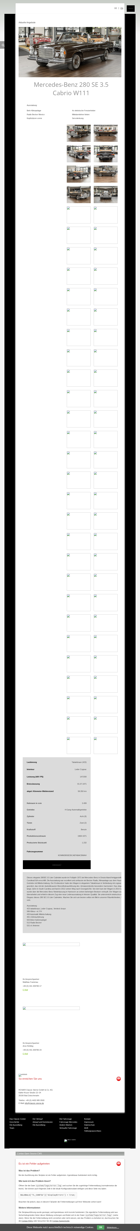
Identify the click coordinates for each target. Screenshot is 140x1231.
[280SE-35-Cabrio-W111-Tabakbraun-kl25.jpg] (79, 386)
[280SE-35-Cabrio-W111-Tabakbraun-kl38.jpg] (79, 508)
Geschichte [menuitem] (14, 1122)
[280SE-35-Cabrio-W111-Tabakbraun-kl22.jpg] (106, 345)
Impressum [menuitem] (89, 1122)
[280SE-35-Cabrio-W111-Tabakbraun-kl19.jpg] (79, 325)
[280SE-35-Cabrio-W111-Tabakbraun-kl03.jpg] (79, 162)
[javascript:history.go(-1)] (23, 1074)
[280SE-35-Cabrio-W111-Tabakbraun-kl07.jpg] (79, 202)
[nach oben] (70, 1139)
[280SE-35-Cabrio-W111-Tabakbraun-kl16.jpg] (106, 284)
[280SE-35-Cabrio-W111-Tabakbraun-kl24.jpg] (106, 366)
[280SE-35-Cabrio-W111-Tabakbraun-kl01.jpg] (79, 141)
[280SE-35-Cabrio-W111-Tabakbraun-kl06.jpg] (106, 182)
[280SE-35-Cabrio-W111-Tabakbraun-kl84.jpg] (106, 753)
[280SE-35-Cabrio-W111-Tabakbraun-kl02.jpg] (106, 141)
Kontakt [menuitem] (87, 1119)
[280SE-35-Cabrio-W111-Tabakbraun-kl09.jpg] (79, 223)
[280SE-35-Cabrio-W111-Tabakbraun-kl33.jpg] (106, 447)
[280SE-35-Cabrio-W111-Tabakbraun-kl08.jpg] (106, 202)
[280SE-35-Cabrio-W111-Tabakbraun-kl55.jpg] (106, 672)
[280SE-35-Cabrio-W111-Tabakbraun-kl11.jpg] (79, 243)
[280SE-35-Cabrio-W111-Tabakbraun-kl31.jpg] (106, 427)
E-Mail (25, 990)
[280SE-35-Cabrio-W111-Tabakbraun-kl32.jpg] (79, 447)
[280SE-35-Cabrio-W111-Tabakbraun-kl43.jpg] (106, 549)
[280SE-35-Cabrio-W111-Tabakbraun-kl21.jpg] (79, 345)
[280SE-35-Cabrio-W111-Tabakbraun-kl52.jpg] (79, 651)
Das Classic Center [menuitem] (18, 1119)
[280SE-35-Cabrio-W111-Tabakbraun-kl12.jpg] (106, 243)
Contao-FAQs (27, 1221)
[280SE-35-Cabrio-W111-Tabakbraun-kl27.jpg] (79, 406)
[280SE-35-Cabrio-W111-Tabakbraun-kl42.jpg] (79, 549)
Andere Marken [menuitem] (65, 1125)
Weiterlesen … (113, 1227)
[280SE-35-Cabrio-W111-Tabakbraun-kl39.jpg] (106, 508)
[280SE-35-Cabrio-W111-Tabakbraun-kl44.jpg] (79, 570)
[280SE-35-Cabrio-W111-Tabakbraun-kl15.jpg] (79, 284)
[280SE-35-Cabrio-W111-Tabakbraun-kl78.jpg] (79, 733)
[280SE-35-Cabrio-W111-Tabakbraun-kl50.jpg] (79, 631)
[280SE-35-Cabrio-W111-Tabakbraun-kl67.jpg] (106, 712)
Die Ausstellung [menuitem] (16, 1125)
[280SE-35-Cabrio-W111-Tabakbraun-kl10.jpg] (106, 223)
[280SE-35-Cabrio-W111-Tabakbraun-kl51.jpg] (106, 631)
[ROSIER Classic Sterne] (47, 9)
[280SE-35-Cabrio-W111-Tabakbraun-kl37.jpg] (106, 488)
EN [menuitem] (122, 8)
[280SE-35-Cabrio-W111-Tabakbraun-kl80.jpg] (106, 733)
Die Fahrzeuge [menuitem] (65, 1119)
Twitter (62, 1148)
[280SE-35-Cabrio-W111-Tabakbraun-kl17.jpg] (79, 304)
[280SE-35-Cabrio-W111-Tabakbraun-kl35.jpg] (106, 468)
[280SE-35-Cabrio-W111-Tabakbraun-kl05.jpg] (79, 182)
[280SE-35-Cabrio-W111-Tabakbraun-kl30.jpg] (79, 427)
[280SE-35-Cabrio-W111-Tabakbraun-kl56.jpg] (79, 692)
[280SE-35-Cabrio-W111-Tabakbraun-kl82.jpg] (79, 753)
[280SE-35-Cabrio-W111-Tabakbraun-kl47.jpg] (106, 590)
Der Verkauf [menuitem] (38, 1119)
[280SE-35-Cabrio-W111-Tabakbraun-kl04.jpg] (106, 162)
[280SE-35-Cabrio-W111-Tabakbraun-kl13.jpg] (79, 264)
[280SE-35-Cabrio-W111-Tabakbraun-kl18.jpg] (106, 304)
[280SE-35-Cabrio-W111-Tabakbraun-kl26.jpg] (106, 386)
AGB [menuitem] (86, 1128)
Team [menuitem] (12, 1128)
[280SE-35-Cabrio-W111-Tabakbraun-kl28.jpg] (106, 406)
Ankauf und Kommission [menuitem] (43, 1122)
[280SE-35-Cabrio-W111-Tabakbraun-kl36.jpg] (79, 488)
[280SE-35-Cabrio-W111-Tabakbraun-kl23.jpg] (79, 366)
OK (100, 1227)
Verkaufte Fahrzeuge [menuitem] (68, 1128)
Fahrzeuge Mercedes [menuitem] (68, 1122)
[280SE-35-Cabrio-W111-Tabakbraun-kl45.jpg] (106, 570)
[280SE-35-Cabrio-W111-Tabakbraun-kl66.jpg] (79, 712)
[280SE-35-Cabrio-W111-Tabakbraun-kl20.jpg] (106, 325)
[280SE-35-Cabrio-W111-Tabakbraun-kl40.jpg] (79, 529)
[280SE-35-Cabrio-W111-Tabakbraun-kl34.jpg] (79, 468)
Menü (130, 8)
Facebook (55, 1148)
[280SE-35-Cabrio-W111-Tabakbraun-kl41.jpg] (106, 529)
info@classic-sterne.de (34, 1103)
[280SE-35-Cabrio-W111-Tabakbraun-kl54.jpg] (79, 672)
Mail (76, 1148)
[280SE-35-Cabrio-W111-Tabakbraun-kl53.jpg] (106, 651)
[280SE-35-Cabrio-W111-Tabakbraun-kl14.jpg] (106, 264)
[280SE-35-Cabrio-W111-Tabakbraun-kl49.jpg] (106, 610)
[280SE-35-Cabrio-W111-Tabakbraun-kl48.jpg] (79, 610)
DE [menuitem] (115, 8)
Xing (69, 1148)
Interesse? (56, 865)
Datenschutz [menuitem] (89, 1125)
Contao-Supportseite (60, 1221)
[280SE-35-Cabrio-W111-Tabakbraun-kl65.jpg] (106, 692)
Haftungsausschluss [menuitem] (92, 1131)
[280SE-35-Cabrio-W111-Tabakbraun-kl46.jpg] (79, 590)
